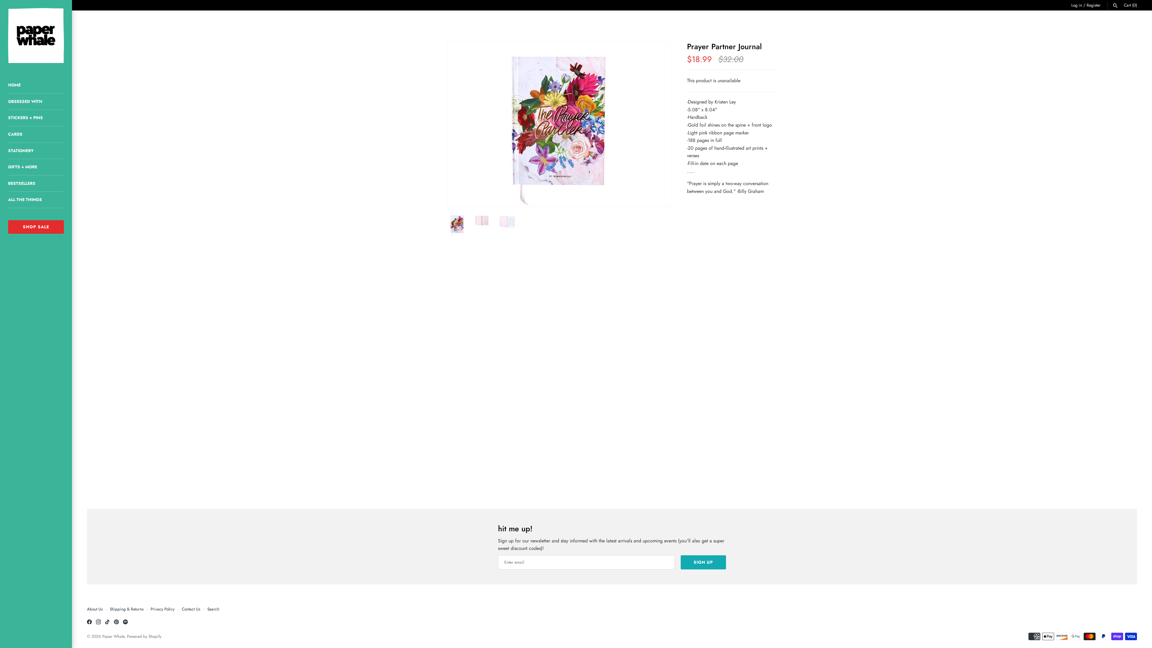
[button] (659, 124)
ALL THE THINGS (25, 199)
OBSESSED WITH (25, 101)
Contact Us (191, 609)
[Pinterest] (116, 623)
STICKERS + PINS (25, 118)
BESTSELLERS (21, 183)
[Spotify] (125, 623)
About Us (95, 609)
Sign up (703, 562)
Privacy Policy (163, 609)
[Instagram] (98, 623)
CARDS (15, 134)
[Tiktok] (107, 623)
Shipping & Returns (126, 609)
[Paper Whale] (36, 35)
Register (1094, 5)
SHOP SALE (36, 227)
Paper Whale (113, 636)
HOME (14, 85)
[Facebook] (89, 623)
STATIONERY (21, 151)
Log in (1076, 5)
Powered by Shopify (144, 636)
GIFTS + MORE (22, 167)
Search (213, 609)
